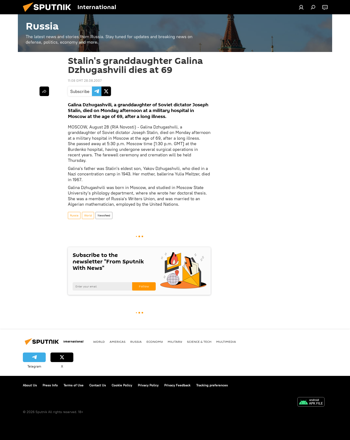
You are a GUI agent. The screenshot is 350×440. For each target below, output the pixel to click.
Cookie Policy (122, 385)
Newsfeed (104, 215)
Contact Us (97, 385)
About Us (30, 385)
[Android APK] (311, 402)
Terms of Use (74, 385)
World (88, 215)
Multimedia (226, 341)
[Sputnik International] (48, 13)
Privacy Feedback (177, 385)
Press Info (50, 385)
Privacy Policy (148, 385)
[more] (44, 91)
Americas (117, 341)
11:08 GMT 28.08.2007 (85, 80)
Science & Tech (199, 341)
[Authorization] (301, 7)
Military (175, 341)
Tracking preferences (212, 385)
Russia (74, 215)
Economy (154, 341)
